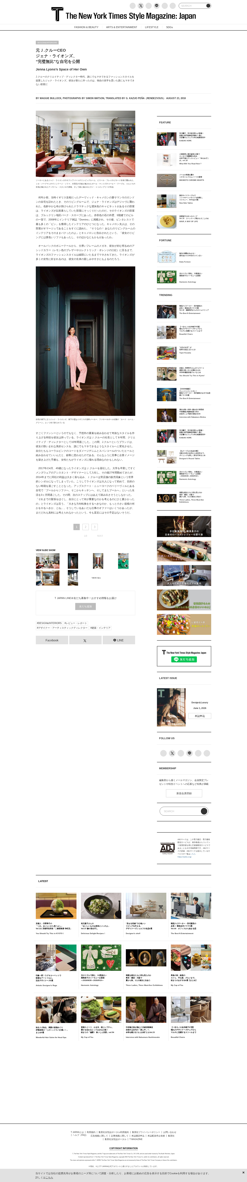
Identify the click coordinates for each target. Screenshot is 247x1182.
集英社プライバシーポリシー (146, 1132)
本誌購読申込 (137, 1136)
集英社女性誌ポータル (115, 1139)
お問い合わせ (169, 1132)
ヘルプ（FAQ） (80, 1135)
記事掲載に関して (119, 1136)
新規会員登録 (184, 793)
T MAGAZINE (135, 1139)
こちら (193, 854)
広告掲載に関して (99, 1136)
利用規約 (91, 1132)
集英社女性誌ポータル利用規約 (114, 1132)
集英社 (171, 1136)
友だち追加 (85, 606)
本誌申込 (200, 716)
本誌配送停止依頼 (156, 1136)
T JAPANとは (77, 1132)
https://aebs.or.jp (184, 857)
